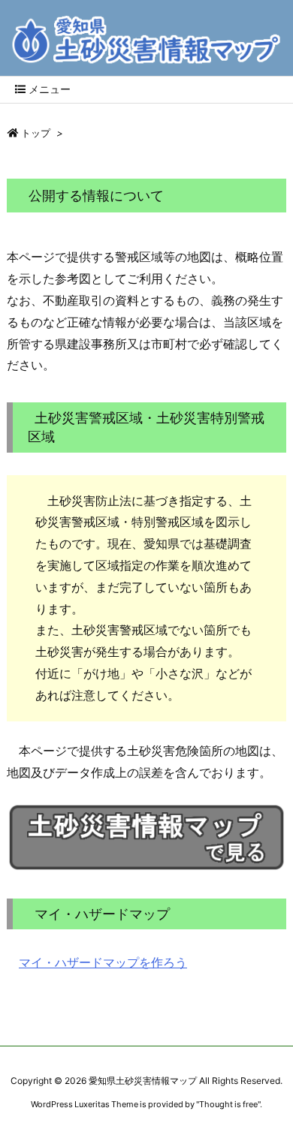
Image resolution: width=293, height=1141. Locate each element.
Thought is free (228, 1104)
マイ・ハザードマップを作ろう (103, 962)
